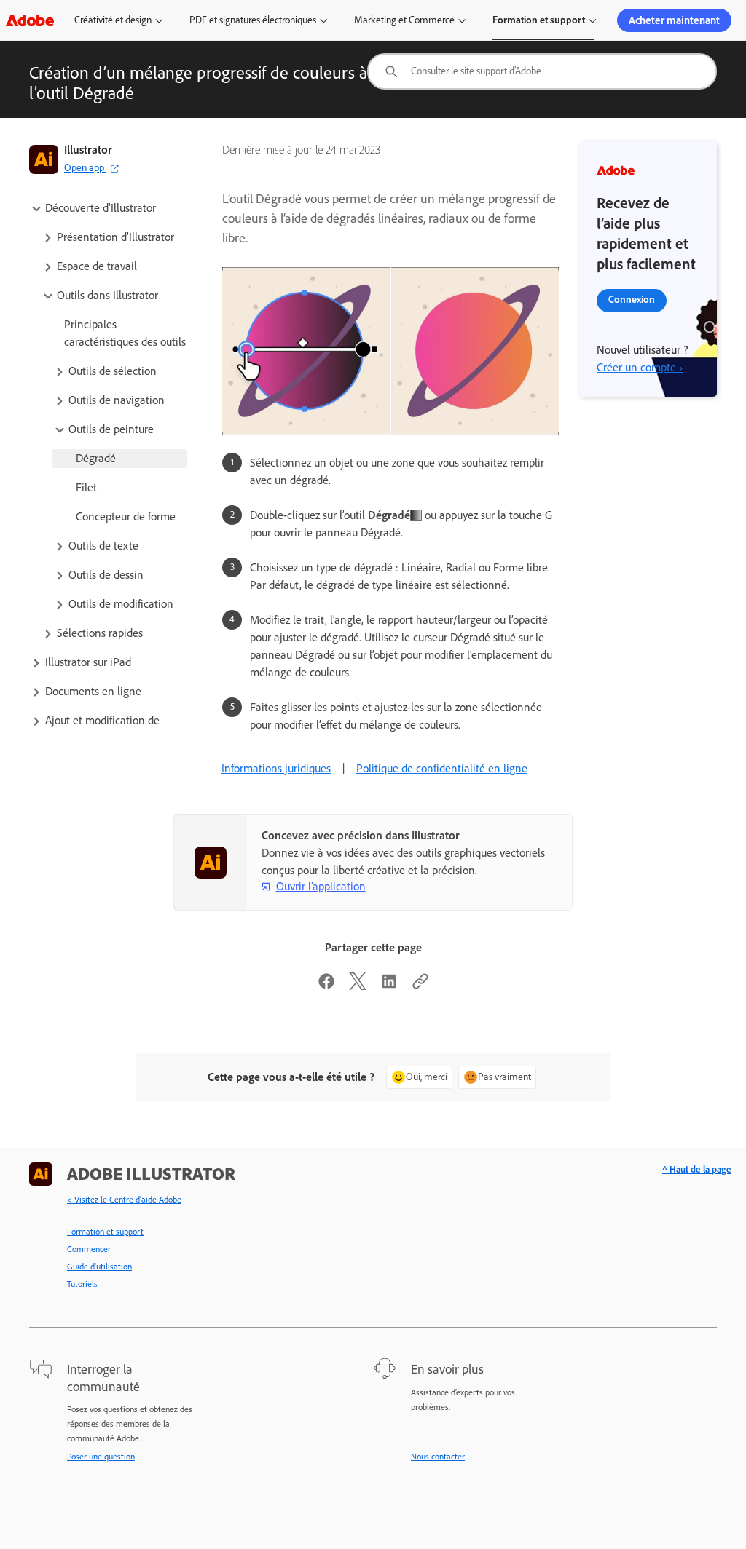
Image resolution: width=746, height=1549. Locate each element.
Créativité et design (113, 20)
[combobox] (542, 71)
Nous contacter (438, 1456)
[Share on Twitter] (357, 986)
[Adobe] (30, 20)
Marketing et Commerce (404, 20)
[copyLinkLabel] (420, 986)
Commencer (89, 1249)
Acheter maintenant (674, 20)
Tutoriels (82, 1284)
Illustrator (88, 150)
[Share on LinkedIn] (389, 986)
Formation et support (538, 20)
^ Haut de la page (696, 1169)
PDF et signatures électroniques (252, 20)
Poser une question (101, 1456)
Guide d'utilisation (99, 1266)
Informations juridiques (276, 768)
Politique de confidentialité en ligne (441, 768)
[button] (108, 208)
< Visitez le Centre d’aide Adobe (124, 1200)
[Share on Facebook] (326, 986)
